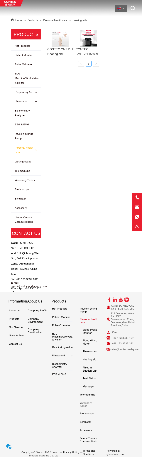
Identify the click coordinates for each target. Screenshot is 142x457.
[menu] (69, 6)
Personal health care (55, 20)
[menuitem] (69, 6)
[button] (69, 6)
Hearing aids (79, 20)
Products (33, 20)
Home (18, 20)
